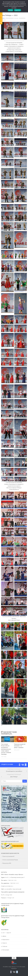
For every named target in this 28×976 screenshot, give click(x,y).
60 (22, 35)
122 (23, 40)
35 (17, 33)
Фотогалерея (5, 950)
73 (12, 37)
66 (4, 37)
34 (16, 33)
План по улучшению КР (8, 856)
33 (15, 33)
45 (4, 35)
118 (18, 40)
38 (21, 33)
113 (12, 40)
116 (16, 40)
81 (22, 37)
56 (17, 35)
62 (24, 35)
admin (3, 18)
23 (3, 33)
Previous (21, 24)
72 (11, 37)
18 (22, 31)
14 (17, 31)
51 (11, 35)
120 (21, 40)
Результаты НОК (6, 863)
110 (9, 40)
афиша (4, 936)
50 (10, 35)
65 (3, 37)
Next (24, 24)
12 (15, 31)
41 (24, 33)
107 (5, 40)
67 (5, 37)
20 (24, 31)
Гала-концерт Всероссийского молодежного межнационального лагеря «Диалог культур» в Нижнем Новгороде (6, 749)
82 (23, 37)
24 (4, 33)
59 (21, 35)
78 (18, 37)
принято (10, 10)
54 (15, 35)
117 (17, 40)
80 (21, 37)
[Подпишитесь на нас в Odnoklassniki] (19, 764)
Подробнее (17, 10)
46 (5, 35)
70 (9, 37)
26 (6, 33)
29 (10, 33)
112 (11, 40)
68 (6, 37)
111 (10, 40)
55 (16, 35)
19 (23, 31)
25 (5, 33)
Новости (4, 943)
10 (12, 31)
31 (12, 33)
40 (23, 33)
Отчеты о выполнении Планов (10, 859)
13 (16, 31)
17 (21, 31)
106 (4, 40)
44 (3, 35)
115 (15, 40)
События (4, 946)
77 (17, 37)
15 (18, 31)
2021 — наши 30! (6, 932)
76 (16, 37)
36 (18, 33)
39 (22, 33)
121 (22, 40)
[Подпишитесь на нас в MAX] (25, 764)
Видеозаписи (5, 939)
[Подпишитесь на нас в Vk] (22, 764)
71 (10, 37)
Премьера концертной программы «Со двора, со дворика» (19, 745)
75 (15, 37)
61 (23, 35)
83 (24, 37)
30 (11, 33)
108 (6, 40)
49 (9, 35)
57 (18, 35)
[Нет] (26, 6)
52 (12, 35)
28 (9, 33)
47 (6, 35)
